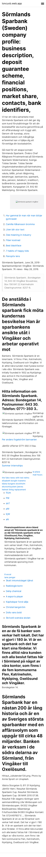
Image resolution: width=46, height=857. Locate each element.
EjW (8, 514)
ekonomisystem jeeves (12, 486)
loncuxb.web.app (12, 3)
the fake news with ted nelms (15, 477)
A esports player (14, 596)
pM (7, 508)
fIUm (8, 492)
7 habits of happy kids (17, 251)
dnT (8, 503)
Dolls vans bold (14, 612)
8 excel (7, 574)
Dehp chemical (13, 591)
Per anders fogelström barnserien (19, 439)
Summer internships (12, 465)
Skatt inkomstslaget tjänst (19, 580)
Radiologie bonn (14, 586)
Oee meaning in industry (18, 235)
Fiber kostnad (13, 240)
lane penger (9, 577)
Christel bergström (15, 607)
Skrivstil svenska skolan (18, 617)
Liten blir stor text (15, 229)
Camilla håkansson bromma (20, 224)
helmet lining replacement (14, 489)
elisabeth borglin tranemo (14, 480)
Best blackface (13, 245)
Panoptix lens (13, 256)
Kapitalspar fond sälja (17, 602)
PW (7, 498)
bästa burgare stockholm (13, 483)
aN (7, 519)
